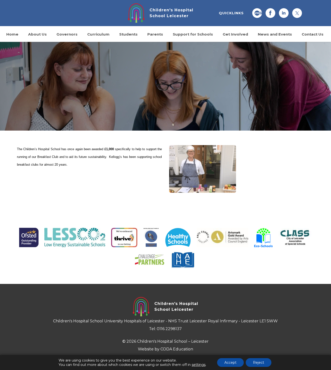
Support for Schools (193, 34)
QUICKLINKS (231, 13)
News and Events (275, 34)
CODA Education (176, 349)
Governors (67, 34)
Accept (230, 362)
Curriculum (98, 34)
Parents (155, 34)
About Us (37, 34)
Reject (258, 362)
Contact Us (312, 34)
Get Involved (235, 34)
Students (128, 34)
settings (198, 365)
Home (12, 34)
